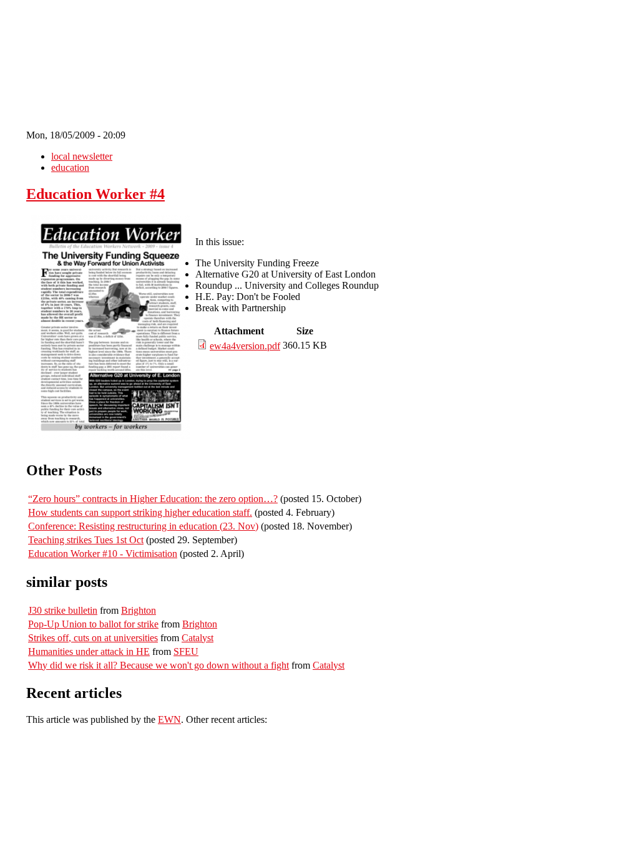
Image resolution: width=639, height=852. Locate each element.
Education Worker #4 (95, 194)
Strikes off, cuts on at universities (93, 637)
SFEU (185, 651)
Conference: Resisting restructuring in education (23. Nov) (143, 526)
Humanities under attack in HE (89, 651)
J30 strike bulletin (62, 610)
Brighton (138, 610)
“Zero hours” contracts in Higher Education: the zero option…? (153, 498)
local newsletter (81, 156)
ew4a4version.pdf (245, 346)
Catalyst (197, 637)
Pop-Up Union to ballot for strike (93, 624)
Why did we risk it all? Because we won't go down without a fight (158, 665)
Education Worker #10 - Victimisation (102, 553)
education (70, 167)
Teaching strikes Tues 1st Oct (86, 540)
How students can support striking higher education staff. (140, 512)
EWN (169, 719)
